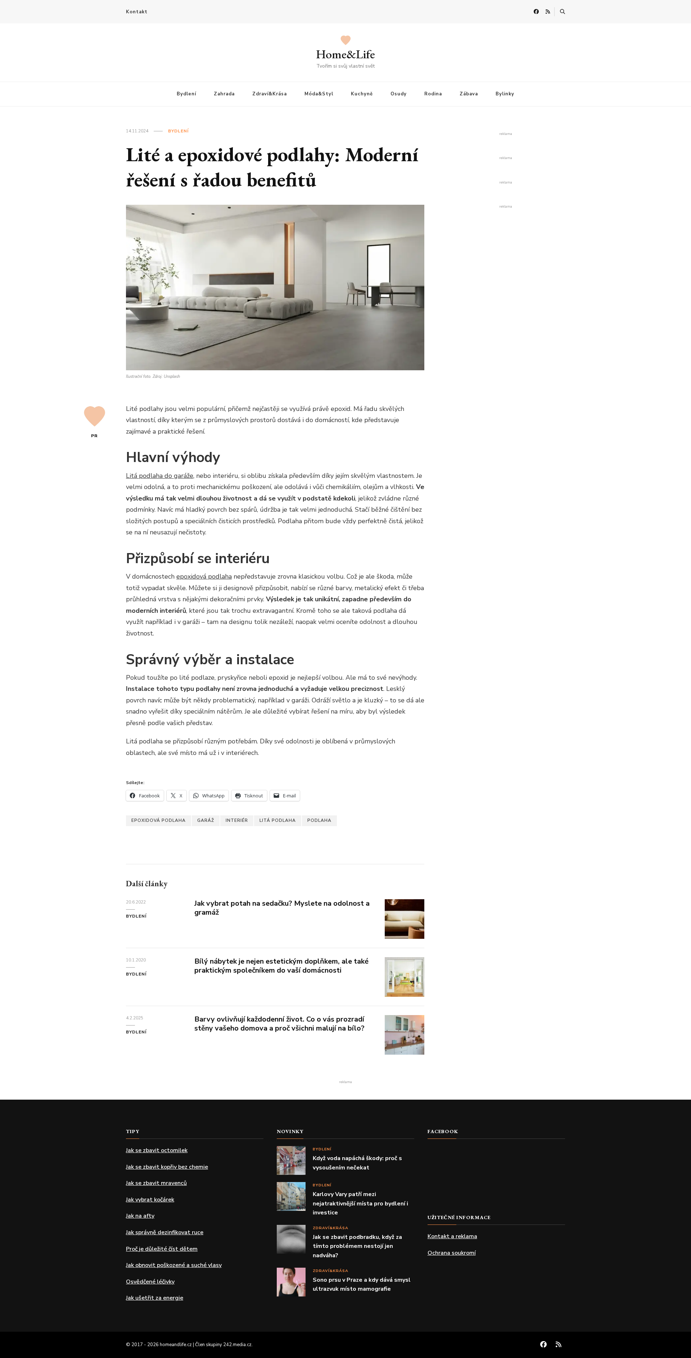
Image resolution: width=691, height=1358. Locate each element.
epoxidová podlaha (204, 576)
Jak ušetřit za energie (154, 1298)
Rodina (433, 94)
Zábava (469, 94)
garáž (205, 820)
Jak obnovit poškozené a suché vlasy (174, 1265)
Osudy (398, 94)
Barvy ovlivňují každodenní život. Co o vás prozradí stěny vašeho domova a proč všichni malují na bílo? (279, 1023)
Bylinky (505, 94)
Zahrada (224, 94)
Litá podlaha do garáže (159, 475)
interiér (237, 820)
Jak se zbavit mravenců (156, 1183)
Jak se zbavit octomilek (157, 1150)
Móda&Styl (318, 94)
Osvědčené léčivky (150, 1282)
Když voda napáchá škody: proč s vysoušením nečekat (357, 1163)
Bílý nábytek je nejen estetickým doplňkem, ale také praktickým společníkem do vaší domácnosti (281, 965)
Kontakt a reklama (452, 1236)
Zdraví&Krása (269, 94)
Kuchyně (362, 94)
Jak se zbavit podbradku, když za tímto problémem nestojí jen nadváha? (357, 1246)
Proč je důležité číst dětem (162, 1249)
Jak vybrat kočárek (150, 1200)
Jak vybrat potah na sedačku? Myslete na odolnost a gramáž (282, 907)
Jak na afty (140, 1216)
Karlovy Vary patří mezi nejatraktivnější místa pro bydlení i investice (360, 1203)
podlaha (319, 820)
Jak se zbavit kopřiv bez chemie (167, 1167)
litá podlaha (277, 820)
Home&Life (345, 54)
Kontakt (137, 12)
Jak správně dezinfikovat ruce (164, 1232)
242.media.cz (237, 1344)
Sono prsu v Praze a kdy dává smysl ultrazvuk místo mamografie (362, 1284)
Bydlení (186, 94)
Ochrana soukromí (452, 1253)
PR (94, 436)
